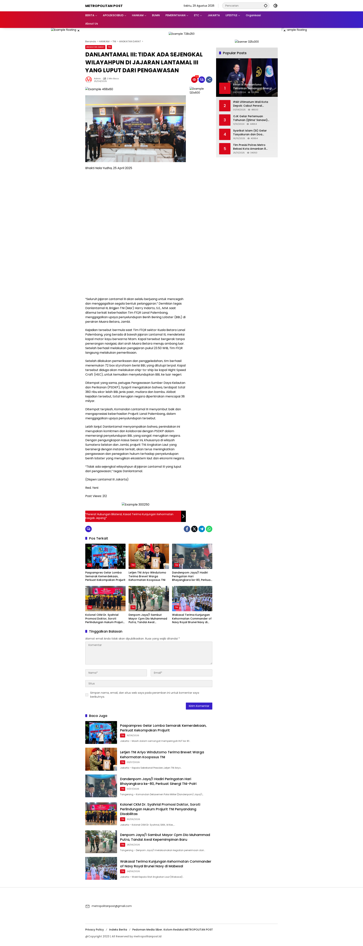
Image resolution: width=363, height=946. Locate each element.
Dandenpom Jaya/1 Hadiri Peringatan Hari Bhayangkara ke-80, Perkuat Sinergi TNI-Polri (192, 576)
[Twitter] (194, 529)
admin (97, 79)
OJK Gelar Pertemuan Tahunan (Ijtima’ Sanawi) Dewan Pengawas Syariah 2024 (251, 118)
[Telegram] (202, 529)
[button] (265, 5)
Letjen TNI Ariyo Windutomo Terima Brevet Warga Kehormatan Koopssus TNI (147, 576)
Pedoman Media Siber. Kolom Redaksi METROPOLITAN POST (172, 929)
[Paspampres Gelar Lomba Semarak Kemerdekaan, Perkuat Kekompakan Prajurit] (105, 556)
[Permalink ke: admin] (89, 79)
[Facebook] (187, 529)
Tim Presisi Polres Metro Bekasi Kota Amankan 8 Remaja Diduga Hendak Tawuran (249, 147)
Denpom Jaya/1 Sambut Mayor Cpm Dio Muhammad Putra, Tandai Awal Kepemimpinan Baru (148, 618)
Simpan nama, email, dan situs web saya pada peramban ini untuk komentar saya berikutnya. (144, 695)
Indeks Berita (118, 929)
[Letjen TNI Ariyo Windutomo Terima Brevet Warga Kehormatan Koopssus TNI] (149, 556)
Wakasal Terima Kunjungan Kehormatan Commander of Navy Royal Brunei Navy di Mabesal (192, 618)
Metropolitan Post (104, 5)
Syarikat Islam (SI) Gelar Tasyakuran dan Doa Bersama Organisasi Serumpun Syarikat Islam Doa (253, 132)
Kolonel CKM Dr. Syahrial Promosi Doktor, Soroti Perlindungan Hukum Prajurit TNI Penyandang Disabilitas (104, 618)
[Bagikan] (209, 79)
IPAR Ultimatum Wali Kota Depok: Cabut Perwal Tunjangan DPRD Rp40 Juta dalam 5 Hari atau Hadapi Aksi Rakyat (252, 104)
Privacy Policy (94, 929)
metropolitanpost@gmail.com (112, 906)
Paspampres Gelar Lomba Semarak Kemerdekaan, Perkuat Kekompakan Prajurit (105, 576)
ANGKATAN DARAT (95, 46)
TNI (109, 46)
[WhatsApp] (209, 529)
